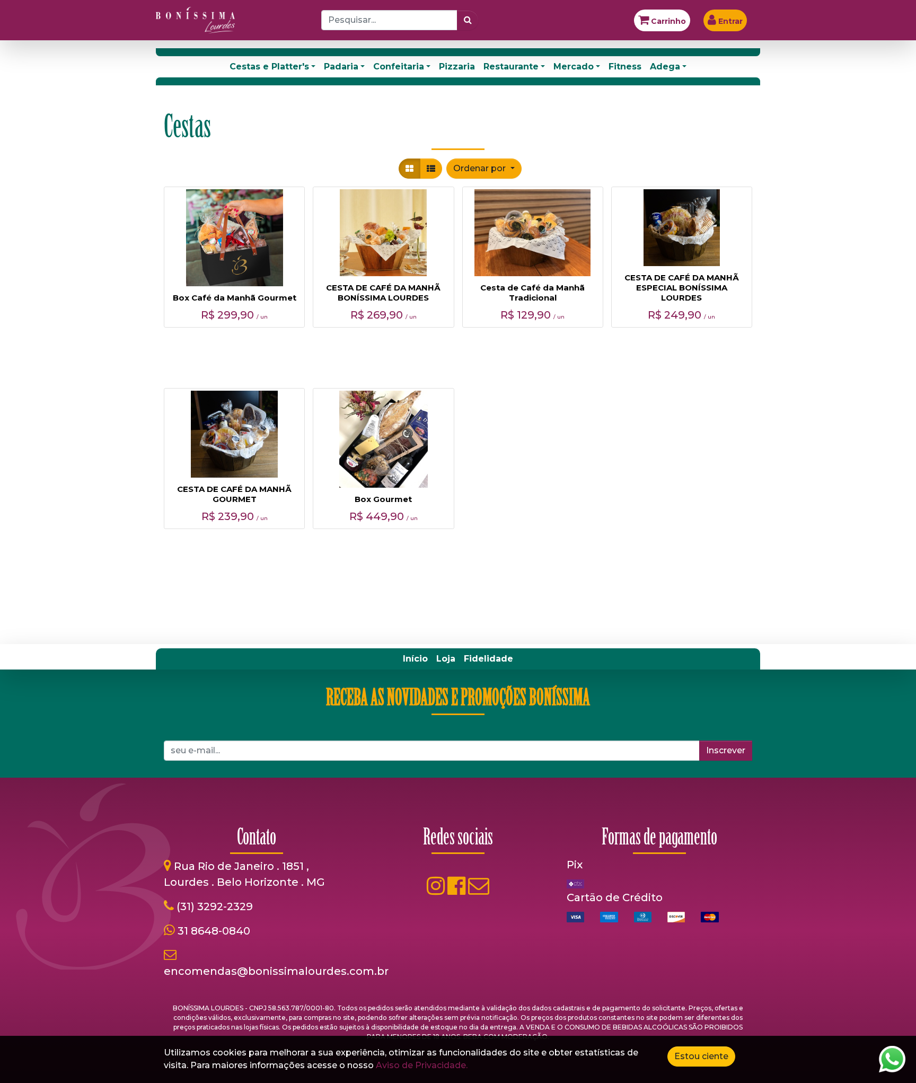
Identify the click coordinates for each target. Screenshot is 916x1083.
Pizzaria (457, 66)
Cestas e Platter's (269, 66)
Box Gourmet (383, 499)
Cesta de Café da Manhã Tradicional (532, 293)
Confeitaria (398, 66)
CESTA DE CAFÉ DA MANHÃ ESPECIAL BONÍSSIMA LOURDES (681, 287)
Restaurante (511, 66)
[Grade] (409, 169)
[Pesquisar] (468, 20)
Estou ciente (701, 1056)
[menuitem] (415, 659)
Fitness (625, 66)
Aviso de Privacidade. (422, 1065)
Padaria (341, 66)
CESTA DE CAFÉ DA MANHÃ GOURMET (234, 494)
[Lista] (431, 169)
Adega (665, 66)
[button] (483, 169)
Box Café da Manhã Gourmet (234, 298)
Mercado (573, 66)
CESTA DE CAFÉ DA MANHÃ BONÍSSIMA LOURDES (383, 293)
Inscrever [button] (725, 750)
